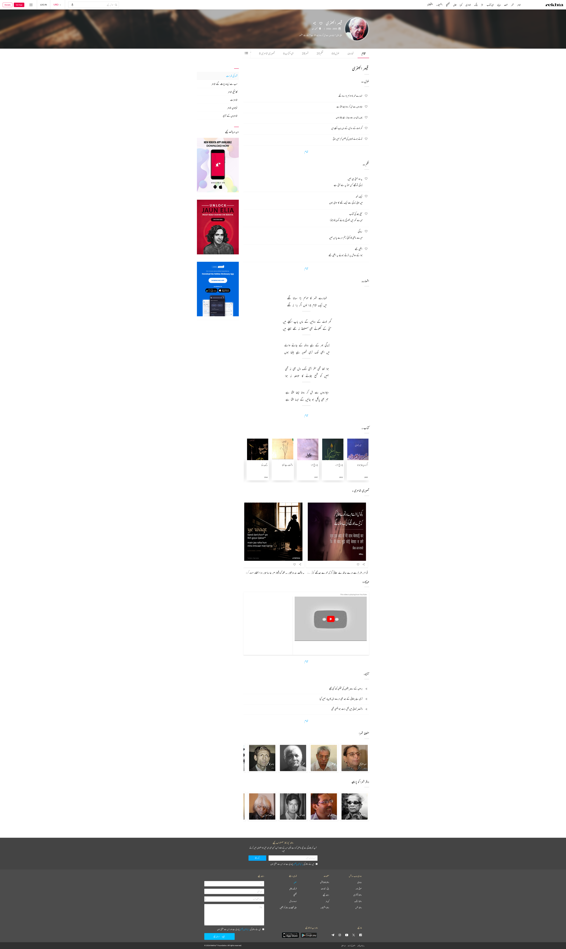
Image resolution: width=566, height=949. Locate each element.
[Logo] (554, 5)
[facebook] (360, 934)
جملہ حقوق (343, 946)
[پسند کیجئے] (321, 23)
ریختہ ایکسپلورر (324, 907)
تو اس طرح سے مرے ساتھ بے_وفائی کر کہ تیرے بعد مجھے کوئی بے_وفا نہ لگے (332, 573)
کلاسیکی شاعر (232, 92)
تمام (364, 53)
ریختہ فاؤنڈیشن (324, 882)
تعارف (350, 53)
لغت (506, 4)
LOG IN (43, 4)
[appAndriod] (308, 935)
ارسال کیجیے (216, 936)
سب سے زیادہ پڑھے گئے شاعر (224, 84)
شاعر (519, 4)
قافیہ (454, 4)
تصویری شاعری (267, 53)
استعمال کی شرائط (351, 946)
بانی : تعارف (325, 888)
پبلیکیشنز (430, 4)
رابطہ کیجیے (326, 895)
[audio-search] (72, 4)
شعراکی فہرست (231, 76)
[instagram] (339, 934)
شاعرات (233, 100)
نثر (482, 4)
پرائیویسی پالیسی (298, 863)
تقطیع (448, 4)
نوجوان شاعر (232, 108)
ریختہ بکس (358, 907)
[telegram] (332, 934)
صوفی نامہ (359, 888)
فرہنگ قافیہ (293, 888)
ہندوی (359, 882)
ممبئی (316, 29)
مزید (422, 4)
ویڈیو (499, 4)
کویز (461, 4)
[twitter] (353, 934)
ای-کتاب (288, 53)
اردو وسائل (293, 901)
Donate (7, 5)
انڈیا (313, 29)
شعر (305, 53)
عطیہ (295, 882)
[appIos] (290, 935)
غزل (335, 53)
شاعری (468, 4)
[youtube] (346, 934)
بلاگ (476, 4)
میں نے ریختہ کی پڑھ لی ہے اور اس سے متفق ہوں (292, 863)
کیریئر (327, 901)
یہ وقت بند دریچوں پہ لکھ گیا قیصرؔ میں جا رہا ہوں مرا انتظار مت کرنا (275, 573)
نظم (320, 53)
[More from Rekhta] (31, 4)
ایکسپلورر (439, 4)
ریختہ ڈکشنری (357, 895)
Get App (19, 5)
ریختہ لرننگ (358, 901)
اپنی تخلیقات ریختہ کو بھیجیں (288, 907)
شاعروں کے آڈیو (230, 115)
